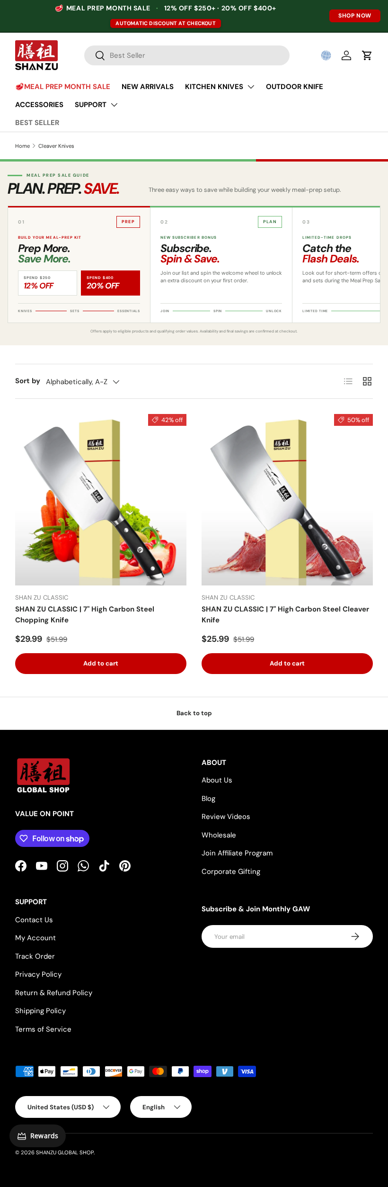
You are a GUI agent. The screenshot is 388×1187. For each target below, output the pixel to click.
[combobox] (187, 55)
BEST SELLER (37, 122)
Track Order (35, 956)
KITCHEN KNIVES (214, 86)
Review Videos (226, 816)
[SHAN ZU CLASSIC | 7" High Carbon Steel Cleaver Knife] (287, 499)
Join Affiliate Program (237, 853)
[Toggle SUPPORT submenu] (114, 104)
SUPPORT (90, 104)
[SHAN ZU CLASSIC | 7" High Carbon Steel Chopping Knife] (100, 499)
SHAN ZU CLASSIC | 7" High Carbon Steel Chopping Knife (84, 614)
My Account (35, 938)
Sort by (27, 381)
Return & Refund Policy (53, 993)
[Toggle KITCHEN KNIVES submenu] (250, 86)
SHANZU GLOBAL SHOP (65, 1152)
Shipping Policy (40, 1011)
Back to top (194, 713)
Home (22, 146)
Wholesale (219, 835)
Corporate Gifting (231, 871)
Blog (208, 798)
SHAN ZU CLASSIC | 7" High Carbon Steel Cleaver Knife (285, 614)
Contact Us (34, 920)
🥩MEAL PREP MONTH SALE (62, 86)
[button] (326, 55)
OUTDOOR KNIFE (294, 86)
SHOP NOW (354, 15)
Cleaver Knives (56, 146)
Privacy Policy (38, 974)
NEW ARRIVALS (148, 86)
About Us (217, 780)
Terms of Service (43, 1029)
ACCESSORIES (39, 104)
